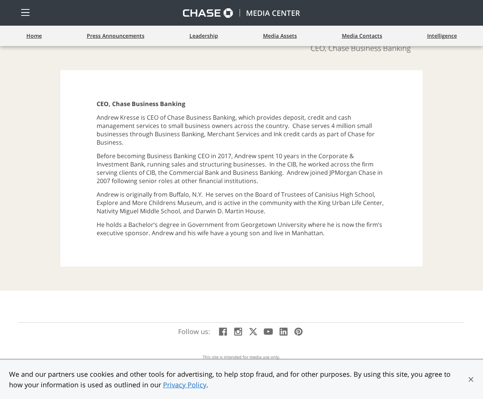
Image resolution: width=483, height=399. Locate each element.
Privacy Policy (184, 384)
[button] (471, 379)
